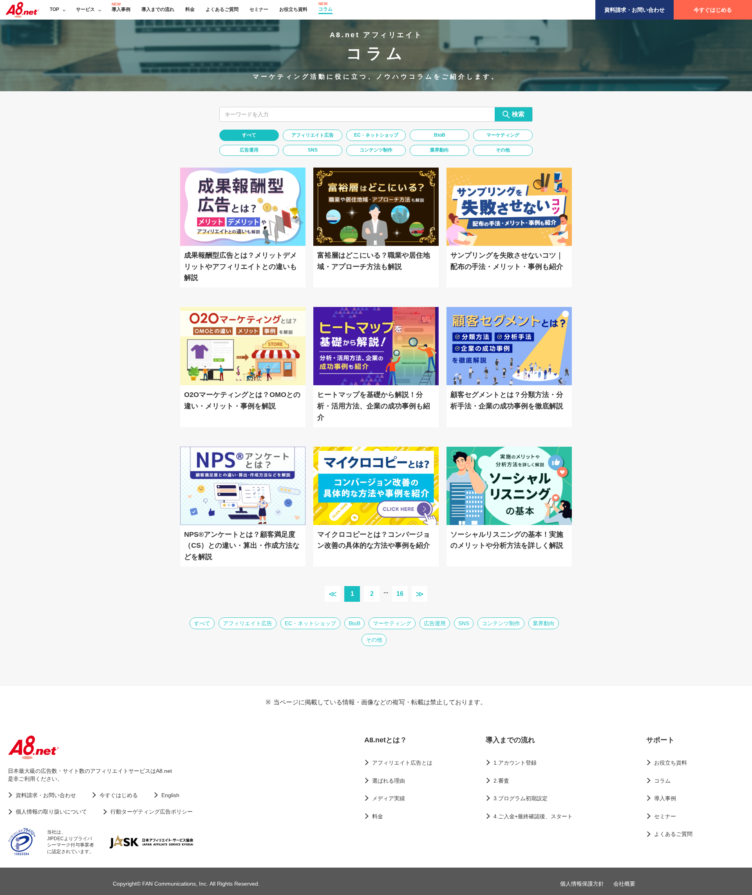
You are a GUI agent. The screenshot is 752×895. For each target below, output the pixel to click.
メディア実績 (388, 798)
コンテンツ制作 (376, 150)
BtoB (439, 135)
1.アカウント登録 (515, 763)
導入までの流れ (157, 9)
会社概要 (624, 884)
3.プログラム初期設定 (521, 798)
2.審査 (501, 781)
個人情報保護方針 (582, 884)
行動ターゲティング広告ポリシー (151, 811)
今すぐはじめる (713, 10)
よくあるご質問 (222, 9)
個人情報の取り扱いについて (51, 811)
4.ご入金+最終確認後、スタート (533, 816)
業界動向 (439, 150)
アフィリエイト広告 (312, 135)
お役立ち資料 (293, 9)
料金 (190, 9)
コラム (325, 9)
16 (399, 593)
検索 (518, 114)
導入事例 (121, 9)
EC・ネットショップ (376, 135)
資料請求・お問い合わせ (634, 10)
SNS (313, 150)
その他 (503, 150)
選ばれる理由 (388, 781)
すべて (249, 135)
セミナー (258, 9)
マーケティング (502, 135)
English (170, 795)
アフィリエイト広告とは (402, 763)
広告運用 (249, 150)
